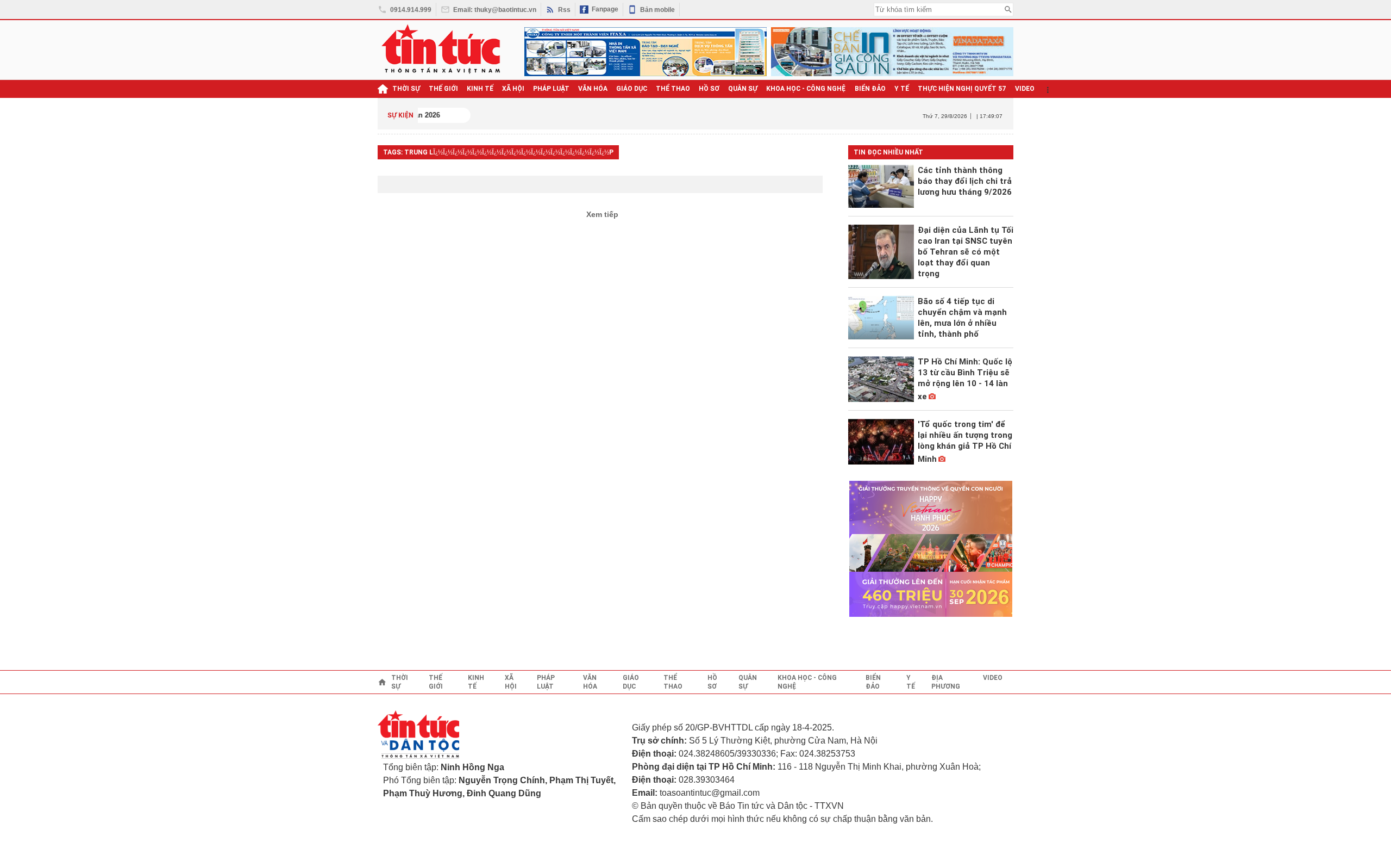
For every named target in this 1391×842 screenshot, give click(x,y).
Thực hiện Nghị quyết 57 (962, 88)
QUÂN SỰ (742, 88)
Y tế (901, 88)
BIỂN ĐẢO (870, 88)
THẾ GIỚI (443, 88)
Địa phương (945, 682)
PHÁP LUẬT (551, 88)
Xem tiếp (602, 214)
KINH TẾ (480, 88)
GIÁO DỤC (631, 88)
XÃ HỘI (513, 88)
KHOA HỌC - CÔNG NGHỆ (806, 88)
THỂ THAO (673, 88)
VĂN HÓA (592, 88)
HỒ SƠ (709, 88)
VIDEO (1025, 88)
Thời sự (406, 88)
